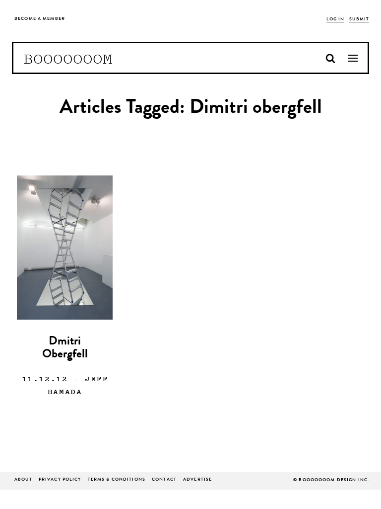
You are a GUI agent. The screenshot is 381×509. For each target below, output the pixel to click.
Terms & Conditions (116, 480)
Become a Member (39, 19)
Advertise (197, 480)
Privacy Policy (60, 480)
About (23, 480)
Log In (335, 19)
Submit (359, 19)
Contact (164, 480)
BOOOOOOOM (68, 58)
